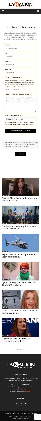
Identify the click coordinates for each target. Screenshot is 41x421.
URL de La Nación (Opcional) (14, 77)
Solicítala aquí (27, 391)
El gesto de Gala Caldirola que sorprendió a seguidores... (16, 339)
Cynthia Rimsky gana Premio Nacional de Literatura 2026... (20, 283)
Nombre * (8, 45)
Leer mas (19, 349)
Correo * (7, 61)
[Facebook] (17, 403)
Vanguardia (5, 195)
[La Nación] (20, 4)
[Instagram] (21, 403)
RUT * (7, 53)
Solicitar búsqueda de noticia (20, 131)
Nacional (4, 223)
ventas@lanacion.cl (24, 389)
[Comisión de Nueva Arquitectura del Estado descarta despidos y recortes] (20, 215)
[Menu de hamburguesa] (3, 11)
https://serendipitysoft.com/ (20, 418)
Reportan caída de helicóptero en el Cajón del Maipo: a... (19, 255)
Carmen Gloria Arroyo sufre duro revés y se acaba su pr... (20, 199)
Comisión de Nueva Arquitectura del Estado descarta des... (19, 227)
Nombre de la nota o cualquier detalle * (17, 94)
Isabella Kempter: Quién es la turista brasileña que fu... (19, 311)
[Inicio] (20, 367)
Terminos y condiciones (12, 413)
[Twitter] (25, 404)
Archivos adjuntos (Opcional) (14, 115)
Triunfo (34, 413)
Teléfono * (8, 69)
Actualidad (25, 413)
